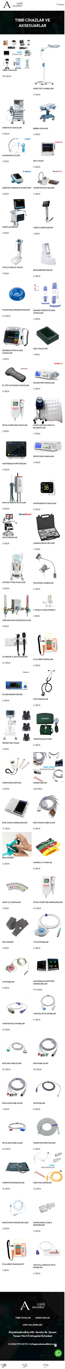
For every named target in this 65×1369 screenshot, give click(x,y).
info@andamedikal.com (43, 1343)
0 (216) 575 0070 (18, 1343)
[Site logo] (12, 4)
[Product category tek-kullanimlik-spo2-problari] (32, 657)
